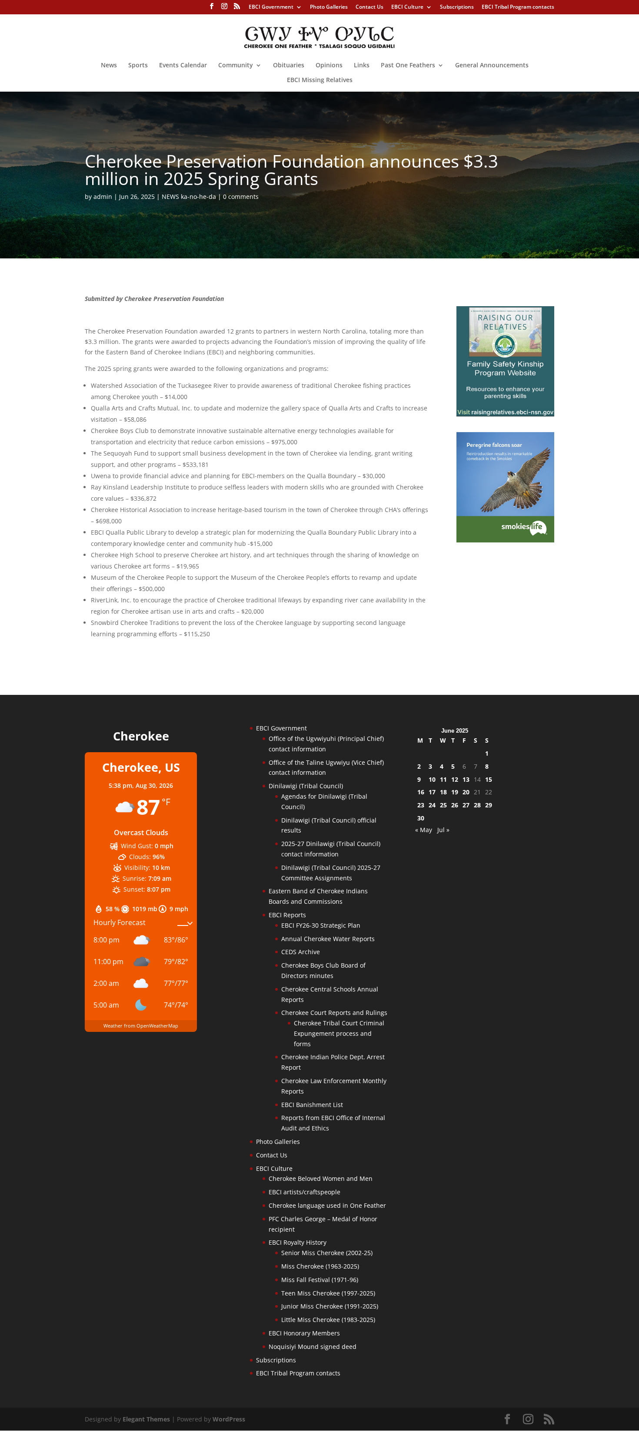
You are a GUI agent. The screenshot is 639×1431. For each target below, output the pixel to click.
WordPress (229, 1419)
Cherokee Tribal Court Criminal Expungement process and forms (339, 1033)
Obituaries (288, 65)
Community (235, 65)
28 (477, 805)
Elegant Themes (146, 1419)
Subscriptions (457, 7)
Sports (138, 65)
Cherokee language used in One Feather (327, 1205)
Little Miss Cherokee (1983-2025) (328, 1319)
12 (454, 779)
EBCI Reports (287, 915)
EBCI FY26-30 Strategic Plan (320, 925)
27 (466, 805)
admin (102, 196)
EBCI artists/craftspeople (304, 1192)
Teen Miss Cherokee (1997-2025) (328, 1293)
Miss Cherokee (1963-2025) (320, 1266)
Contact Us (369, 7)
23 (420, 805)
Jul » (443, 830)
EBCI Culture (407, 7)
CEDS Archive (300, 952)
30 (420, 818)
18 (443, 792)
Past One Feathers (408, 65)
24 (432, 805)
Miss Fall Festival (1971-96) (319, 1280)
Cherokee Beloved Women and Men (321, 1178)
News (109, 65)
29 (488, 805)
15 (488, 779)
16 (420, 792)
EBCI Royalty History (297, 1242)
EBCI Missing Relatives (320, 80)
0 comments (241, 196)
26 (454, 805)
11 (443, 779)
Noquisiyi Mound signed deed (312, 1346)
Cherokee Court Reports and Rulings (334, 1012)
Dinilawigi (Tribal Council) (306, 786)
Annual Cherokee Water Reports (328, 939)
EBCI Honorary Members (304, 1333)
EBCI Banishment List (312, 1105)
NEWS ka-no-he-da (189, 196)
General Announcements (492, 65)
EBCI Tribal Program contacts (518, 7)
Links (361, 65)
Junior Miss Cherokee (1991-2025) (329, 1306)
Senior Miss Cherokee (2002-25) (327, 1253)
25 (443, 805)
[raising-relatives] (505, 414)
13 (466, 779)
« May (423, 830)
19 (454, 792)
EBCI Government (271, 7)
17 (432, 792)
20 (466, 792)
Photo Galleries (329, 7)
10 (432, 779)
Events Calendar (183, 65)
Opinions (329, 65)
